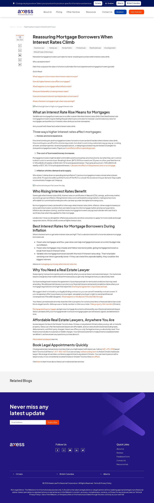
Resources (91, 12)
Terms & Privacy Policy (103, 483)
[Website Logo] (25, 11)
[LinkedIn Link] (76, 450)
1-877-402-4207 (60, 351)
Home (12, 27)
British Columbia (133, 3)
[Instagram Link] (64, 450)
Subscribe (52, 422)
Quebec (110, 3)
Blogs (19, 27)
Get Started (136, 12)
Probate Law (81, 48)
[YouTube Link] (70, 450)
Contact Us (107, 12)
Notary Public (67, 48)
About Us (47, 12)
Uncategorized (109, 48)
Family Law (53, 48)
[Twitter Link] (83, 450)
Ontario (98, 3)
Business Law (39, 48)
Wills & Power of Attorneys (43, 52)
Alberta (120, 3)
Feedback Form (123, 456)
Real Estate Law (95, 48)
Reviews (120, 453)
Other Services (73, 12)
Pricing (59, 12)
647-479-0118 (108, 349)
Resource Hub (122, 464)
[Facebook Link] (57, 450)
